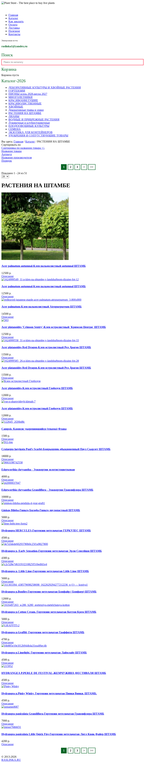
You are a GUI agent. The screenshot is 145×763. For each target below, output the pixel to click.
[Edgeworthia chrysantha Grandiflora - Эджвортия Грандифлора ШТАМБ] (11, 482)
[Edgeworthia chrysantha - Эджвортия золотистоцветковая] (12, 462)
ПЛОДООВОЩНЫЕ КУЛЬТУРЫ (28, 125)
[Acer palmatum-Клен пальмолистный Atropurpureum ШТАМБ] (41, 299)
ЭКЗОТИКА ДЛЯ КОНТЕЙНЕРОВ (30, 132)
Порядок (6, 160)
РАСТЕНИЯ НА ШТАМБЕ (24, 113)
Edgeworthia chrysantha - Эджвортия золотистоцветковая (38, 469)
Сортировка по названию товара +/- (23, 147)
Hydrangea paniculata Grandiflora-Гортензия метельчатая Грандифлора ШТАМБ (52, 713)
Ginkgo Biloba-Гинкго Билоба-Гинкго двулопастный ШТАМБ (40, 510)
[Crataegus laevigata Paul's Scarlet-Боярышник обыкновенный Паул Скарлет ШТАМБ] (7, 442)
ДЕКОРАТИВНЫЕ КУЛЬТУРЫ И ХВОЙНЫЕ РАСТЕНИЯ (44, 87)
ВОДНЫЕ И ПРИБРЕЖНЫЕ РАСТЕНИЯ (33, 119)
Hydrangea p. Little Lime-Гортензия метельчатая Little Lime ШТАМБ (45, 571)
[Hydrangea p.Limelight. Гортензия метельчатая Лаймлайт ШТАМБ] (24, 645)
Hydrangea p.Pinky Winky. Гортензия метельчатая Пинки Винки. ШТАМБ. (49, 693)
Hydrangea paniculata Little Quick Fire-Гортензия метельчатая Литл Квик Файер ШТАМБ (58, 734)
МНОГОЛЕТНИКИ (20, 97)
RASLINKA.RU (11, 759)
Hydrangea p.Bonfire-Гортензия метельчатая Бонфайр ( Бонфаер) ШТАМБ (49, 591)
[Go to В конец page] (91, 167)
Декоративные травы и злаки (26, 109)
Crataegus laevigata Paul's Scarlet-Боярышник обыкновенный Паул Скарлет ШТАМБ (56, 449)
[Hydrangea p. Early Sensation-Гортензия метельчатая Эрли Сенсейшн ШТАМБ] (24, 544)
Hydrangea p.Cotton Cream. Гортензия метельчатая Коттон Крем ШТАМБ (48, 611)
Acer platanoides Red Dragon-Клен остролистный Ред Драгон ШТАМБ (46, 347)
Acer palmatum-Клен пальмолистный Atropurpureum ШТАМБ (41, 306)
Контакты (14, 34)
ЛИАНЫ (13, 116)
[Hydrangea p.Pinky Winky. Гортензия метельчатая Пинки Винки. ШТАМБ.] (10, 686)
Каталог (13, 18)
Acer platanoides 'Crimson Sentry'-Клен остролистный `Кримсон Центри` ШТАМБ (53, 327)
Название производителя (16, 157)
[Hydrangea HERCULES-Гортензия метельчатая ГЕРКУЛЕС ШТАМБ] (14, 523)
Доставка (14, 27)
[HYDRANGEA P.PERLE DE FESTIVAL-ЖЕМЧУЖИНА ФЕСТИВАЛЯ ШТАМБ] (7, 666)
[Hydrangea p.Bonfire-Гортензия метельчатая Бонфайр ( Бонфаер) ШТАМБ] (44, 584)
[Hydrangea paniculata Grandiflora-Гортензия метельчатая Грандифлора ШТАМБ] (10, 706)
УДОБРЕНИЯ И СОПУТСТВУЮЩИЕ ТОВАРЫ (38, 135)
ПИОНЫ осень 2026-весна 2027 (27, 93)
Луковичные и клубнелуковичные (29, 122)
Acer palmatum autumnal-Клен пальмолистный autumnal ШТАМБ (43, 265)
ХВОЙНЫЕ (15, 106)
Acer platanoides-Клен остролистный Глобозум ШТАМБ (37, 388)
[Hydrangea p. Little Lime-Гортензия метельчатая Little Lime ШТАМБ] (24, 564)
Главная (13, 15)
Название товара (11, 151)
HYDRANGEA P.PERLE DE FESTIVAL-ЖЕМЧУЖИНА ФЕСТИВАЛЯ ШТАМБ (53, 673)
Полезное (14, 31)
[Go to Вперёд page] (84, 167)
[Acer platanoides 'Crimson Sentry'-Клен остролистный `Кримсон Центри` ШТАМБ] (4, 320)
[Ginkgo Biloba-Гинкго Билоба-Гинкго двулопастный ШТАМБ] (23, 503)
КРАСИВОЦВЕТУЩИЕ (23, 100)
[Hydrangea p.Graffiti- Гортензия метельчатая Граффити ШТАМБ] (10, 625)
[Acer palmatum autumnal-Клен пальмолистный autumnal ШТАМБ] (35, 258)
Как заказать (16, 21)
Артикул (6, 154)
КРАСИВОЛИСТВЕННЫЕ (25, 103)
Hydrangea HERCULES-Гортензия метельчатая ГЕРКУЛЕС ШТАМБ (46, 530)
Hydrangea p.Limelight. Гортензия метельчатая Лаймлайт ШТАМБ (44, 652)
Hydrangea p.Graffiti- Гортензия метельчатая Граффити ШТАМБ (42, 632)
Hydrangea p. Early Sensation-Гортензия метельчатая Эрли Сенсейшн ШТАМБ (51, 550)
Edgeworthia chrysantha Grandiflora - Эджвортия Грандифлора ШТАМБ (47, 489)
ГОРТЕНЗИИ (16, 90)
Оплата (12, 24)
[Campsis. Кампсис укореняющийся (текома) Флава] (13, 421)
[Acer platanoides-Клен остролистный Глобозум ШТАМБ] (20, 381)
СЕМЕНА (14, 129)
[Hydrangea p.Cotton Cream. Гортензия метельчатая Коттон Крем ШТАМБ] (35, 604)
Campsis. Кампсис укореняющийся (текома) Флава (33, 428)
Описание (7, 276)
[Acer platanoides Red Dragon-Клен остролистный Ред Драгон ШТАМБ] (40, 340)
